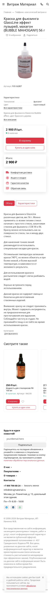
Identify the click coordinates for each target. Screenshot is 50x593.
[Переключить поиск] (47, 4)
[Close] (43, 577)
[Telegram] (6, 507)
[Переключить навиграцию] (3, 4)
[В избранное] (23, 401)
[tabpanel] (25, 273)
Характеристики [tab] (26, 203)
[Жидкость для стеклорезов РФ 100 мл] (21, 366)
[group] (25, 60)
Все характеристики (13, 108)
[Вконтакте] (13, 507)
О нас (7, 467)
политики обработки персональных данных (24, 460)
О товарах (9, 476)
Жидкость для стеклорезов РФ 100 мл (19, 389)
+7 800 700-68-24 (12, 485)
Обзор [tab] (9, 203)
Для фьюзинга (11, 333)
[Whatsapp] (20, 507)
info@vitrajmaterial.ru (15, 489)
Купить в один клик (25, 147)
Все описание (10, 119)
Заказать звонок (31, 485)
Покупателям (11, 471)
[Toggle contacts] (41, 4)
